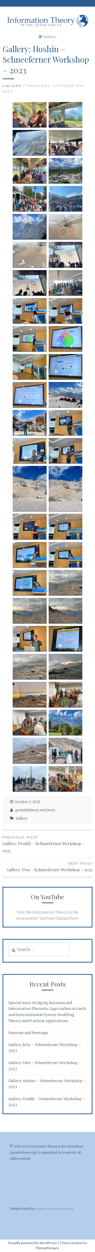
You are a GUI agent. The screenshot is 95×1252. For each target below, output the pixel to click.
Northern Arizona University (54, 1209)
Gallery (12, 86)
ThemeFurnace (47, 1248)
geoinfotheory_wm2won (35, 810)
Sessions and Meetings (28, 1032)
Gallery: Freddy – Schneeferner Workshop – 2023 (43, 844)
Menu (50, 37)
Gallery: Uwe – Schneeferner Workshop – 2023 (49, 866)
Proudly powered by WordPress (32, 1243)
